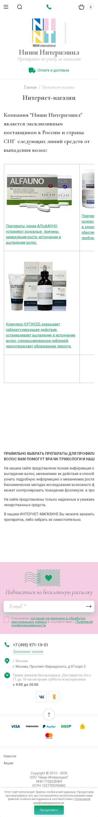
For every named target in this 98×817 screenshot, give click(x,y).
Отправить (88, 606)
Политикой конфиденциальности (62, 800)
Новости (10, 756)
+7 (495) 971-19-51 (30, 644)
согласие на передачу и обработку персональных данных (48, 620)
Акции (8, 763)
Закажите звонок (28, 651)
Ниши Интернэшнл (49, 52)
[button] (49, 714)
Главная (30, 87)
